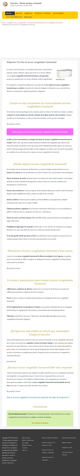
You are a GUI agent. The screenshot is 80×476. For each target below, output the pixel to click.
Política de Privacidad (28, 440)
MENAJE (9, 13)
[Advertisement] (40, 42)
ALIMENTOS (28, 13)
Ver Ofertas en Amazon (40, 423)
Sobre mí (24, 450)
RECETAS (19, 13)
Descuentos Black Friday (69, 438)
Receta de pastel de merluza (50, 438)
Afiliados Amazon (27, 445)
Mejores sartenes (66, 442)
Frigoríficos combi (67, 447)
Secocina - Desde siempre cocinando (26, 3)
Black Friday (28, 17)
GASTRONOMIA (58, 13)
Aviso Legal (25, 443)
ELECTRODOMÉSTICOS (14, 17)
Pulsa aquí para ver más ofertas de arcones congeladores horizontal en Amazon (40, 132)
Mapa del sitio (26, 438)
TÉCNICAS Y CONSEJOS (43, 13)
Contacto (24, 448)
